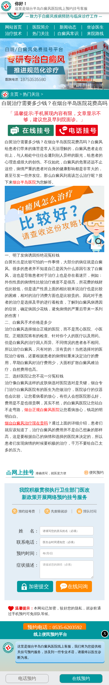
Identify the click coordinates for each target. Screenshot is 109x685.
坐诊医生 (95, 27)
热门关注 (40, 33)
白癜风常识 (68, 33)
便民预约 (96, 473)
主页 (14, 94)
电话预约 (27, 678)
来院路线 (95, 33)
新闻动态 (68, 27)
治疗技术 (13, 33)
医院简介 (40, 27)
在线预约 (81, 678)
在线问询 (78, 586)
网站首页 (13, 27)
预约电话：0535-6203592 (54, 627)
